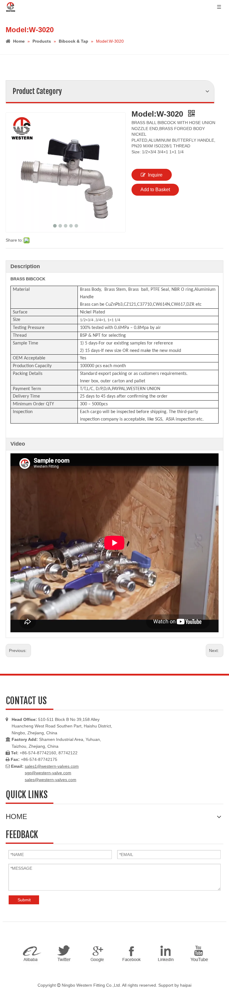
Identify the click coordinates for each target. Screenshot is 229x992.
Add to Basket (155, 189)
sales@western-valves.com (50, 779)
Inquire (155, 174)
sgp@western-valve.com (48, 772)
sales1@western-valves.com (52, 766)
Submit (24, 899)
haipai (185, 985)
